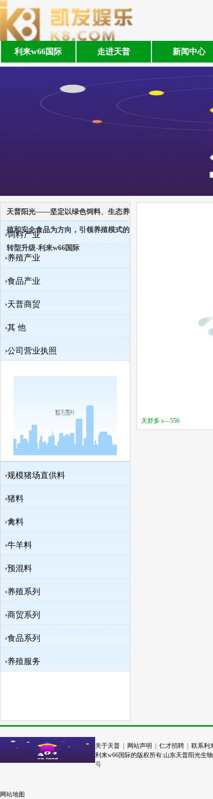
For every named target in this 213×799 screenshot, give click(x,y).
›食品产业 (22, 280)
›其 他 (15, 327)
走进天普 (113, 51)
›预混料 (18, 568)
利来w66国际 (38, 51)
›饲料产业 (22, 234)
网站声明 (139, 745)
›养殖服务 (22, 661)
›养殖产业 (22, 257)
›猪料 (14, 498)
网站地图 (12, 794)
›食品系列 (22, 638)
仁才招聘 (171, 745)
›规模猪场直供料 (35, 475)
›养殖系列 (22, 591)
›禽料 (14, 521)
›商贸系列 (22, 614)
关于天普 (107, 745)
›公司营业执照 (31, 350)
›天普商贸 (22, 304)
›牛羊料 (18, 545)
